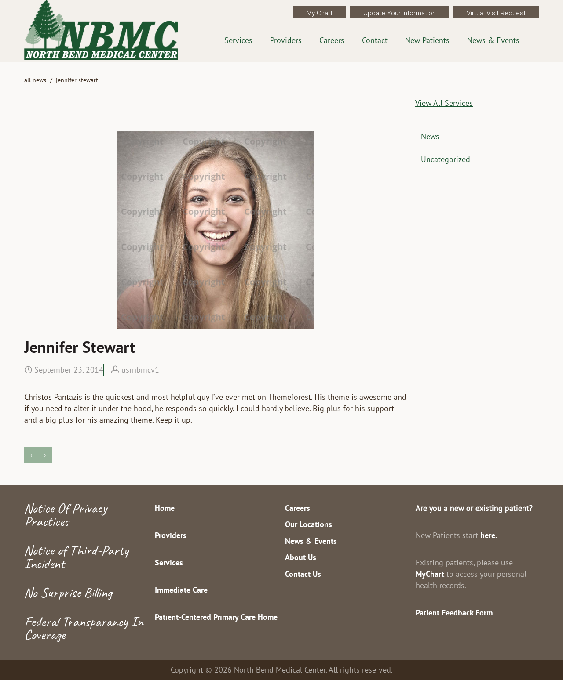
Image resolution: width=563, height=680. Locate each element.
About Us (300, 557)
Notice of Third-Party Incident (76, 557)
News (430, 136)
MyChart (430, 574)
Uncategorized (445, 159)
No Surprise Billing (68, 592)
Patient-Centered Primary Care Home (216, 617)
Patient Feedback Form (454, 613)
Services (238, 40)
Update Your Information (399, 13)
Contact (375, 40)
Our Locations (308, 524)
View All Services (444, 103)
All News (35, 80)
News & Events (493, 40)
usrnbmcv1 (140, 370)
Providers (286, 40)
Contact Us (303, 574)
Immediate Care (181, 590)
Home (165, 508)
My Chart (320, 13)
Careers (331, 40)
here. (488, 535)
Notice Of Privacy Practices (65, 514)
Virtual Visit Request (496, 13)
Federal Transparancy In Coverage (83, 628)
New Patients (427, 40)
